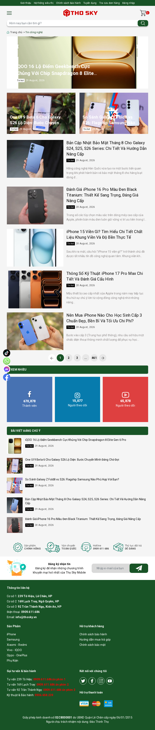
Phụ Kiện (12, 660)
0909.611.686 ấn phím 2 (53, 684)
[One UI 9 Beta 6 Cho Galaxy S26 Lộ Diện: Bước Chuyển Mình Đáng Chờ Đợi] (41, 113)
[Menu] (9, 13)
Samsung (13, 639)
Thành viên (29, 403)
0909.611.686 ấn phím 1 (49, 679)
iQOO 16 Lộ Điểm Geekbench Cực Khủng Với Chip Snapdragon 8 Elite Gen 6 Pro (55, 73)
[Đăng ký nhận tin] (139, 568)
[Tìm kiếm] (143, 23)
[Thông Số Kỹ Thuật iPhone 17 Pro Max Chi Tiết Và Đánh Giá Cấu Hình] (35, 289)
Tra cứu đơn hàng (109, 3)
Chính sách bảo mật (93, 644)
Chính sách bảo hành (68, 3)
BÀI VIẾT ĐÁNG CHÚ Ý (25, 430)
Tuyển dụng (90, 3)
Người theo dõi (77, 403)
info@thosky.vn (26, 617)
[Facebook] (92, 681)
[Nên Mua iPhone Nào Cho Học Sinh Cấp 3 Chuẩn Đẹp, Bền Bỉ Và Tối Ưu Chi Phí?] (35, 331)
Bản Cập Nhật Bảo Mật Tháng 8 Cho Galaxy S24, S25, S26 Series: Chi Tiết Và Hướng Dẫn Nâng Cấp (106, 148)
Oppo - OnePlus (17, 655)
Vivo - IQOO (14, 650)
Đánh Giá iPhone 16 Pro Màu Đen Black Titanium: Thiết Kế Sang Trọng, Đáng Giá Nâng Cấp (102, 195)
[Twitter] (83, 681)
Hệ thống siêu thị (43, 3)
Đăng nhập (128, 3)
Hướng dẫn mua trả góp (95, 639)
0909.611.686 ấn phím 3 (59, 689)
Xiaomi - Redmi (17, 644)
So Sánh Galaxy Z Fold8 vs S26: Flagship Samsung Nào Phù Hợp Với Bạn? (109, 123)
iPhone (11, 634)
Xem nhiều (18, 369)
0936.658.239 (44, 695)
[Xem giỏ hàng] (143, 13)
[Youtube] (109, 681)
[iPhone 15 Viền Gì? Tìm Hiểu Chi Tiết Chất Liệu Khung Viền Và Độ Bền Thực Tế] (35, 248)
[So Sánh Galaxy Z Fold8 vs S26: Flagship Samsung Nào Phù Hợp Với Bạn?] (114, 113)
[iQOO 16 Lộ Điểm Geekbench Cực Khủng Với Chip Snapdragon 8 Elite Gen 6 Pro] (77, 62)
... (85, 357)
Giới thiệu (25, 3)
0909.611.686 (30, 611)
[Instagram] (101, 681)
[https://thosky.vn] (81, 13)
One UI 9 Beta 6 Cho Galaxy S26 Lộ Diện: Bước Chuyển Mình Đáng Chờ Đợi (35, 123)
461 (94, 357)
